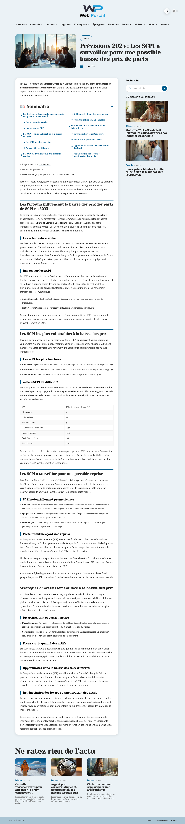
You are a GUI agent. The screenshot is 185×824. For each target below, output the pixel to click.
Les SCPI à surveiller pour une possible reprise (42, 155)
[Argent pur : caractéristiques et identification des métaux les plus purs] (66, 767)
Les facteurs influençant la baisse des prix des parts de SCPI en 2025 (43, 115)
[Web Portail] (92, 11)
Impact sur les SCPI (35, 128)
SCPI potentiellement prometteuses (91, 114)
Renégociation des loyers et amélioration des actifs (87, 155)
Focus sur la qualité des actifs (88, 140)
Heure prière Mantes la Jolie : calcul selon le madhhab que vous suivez (145, 172)
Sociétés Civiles (51, 84)
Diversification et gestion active (89, 134)
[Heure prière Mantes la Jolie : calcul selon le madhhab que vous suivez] (147, 150)
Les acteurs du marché (37, 122)
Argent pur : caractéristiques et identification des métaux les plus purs (64, 788)
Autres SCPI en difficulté (37, 148)
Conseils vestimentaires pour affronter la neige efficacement (28, 788)
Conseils (129, 165)
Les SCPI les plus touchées (38, 142)
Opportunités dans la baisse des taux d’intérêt (91, 146)
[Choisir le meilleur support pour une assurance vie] (102, 767)
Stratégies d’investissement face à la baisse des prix (88, 127)
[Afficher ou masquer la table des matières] (81, 106)
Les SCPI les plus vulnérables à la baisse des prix (42, 135)
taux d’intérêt (44, 164)
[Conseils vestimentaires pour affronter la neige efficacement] (30, 767)
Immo (86, 38)
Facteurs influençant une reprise (89, 120)
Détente (18, 780)
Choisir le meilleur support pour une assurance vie (99, 787)
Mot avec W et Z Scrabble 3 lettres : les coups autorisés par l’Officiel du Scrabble (146, 133)
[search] (167, 11)
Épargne (55, 780)
